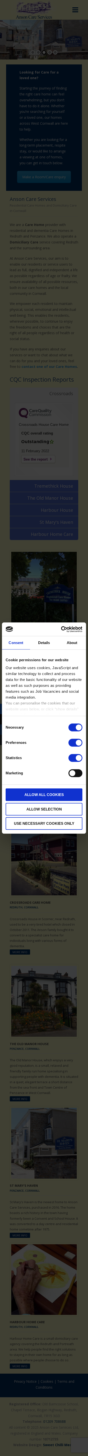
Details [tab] (44, 643)
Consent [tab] (16, 643)
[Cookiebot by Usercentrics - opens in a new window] (62, 629)
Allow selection (44, 809)
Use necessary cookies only (44, 823)
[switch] (75, 743)
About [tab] (72, 643)
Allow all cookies (44, 795)
